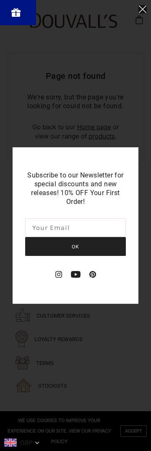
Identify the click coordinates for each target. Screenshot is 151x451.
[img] (58, 274)
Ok (75, 246)
